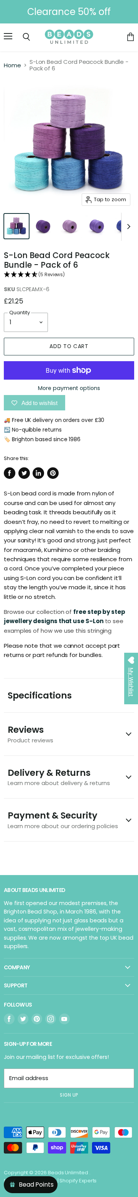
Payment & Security (63, 819)
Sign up (69, 1095)
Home (12, 65)
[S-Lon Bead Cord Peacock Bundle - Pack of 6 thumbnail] (16, 226)
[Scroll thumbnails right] (127, 227)
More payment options (69, 388)
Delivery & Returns (59, 777)
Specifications (40, 695)
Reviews (30, 734)
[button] (69, 275)
